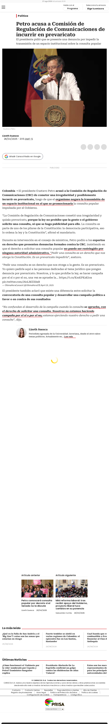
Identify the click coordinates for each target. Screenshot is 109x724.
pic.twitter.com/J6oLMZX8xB (21, 281)
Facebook (83, 147)
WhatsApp (104, 147)
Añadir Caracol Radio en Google (25, 156)
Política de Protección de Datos (63, 692)
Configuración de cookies (38, 695)
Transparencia (59, 695)
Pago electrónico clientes (68, 690)
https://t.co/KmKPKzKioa (75, 277)
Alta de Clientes (90, 690)
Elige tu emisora (95, 8)
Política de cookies (90, 692)
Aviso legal (41, 692)
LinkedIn (97, 147)
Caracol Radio (13, 7)
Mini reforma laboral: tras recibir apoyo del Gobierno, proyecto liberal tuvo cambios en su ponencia (72, 604)
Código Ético (76, 695)
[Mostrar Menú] (3, 7)
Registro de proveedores (21, 692)
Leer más (68, 336)
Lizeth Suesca (10, 135)
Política (23, 16)
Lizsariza (20, 135)
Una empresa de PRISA (54, 702)
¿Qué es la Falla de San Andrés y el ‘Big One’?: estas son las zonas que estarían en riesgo (21, 636)
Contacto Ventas (32, 690)
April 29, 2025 (47, 285)
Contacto (16, 690)
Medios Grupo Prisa (54, 709)
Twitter (90, 147)
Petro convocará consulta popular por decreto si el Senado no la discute (36, 603)
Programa (72, 8)
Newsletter (48, 690)
